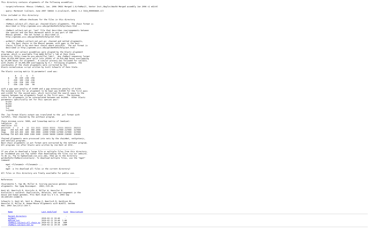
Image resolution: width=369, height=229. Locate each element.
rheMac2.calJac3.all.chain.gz (24, 223)
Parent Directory (17, 216)
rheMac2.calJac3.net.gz (20, 225)
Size (65, 212)
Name (10, 212)
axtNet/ (12, 218)
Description (76, 212)
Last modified (49, 212)
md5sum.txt (14, 220)
